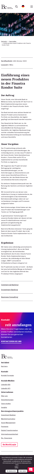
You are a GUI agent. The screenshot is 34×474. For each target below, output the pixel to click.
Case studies (12, 41)
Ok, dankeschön (11, 471)
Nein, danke (23, 471)
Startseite (4, 41)
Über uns (4, 396)
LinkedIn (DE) (5, 384)
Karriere (4, 366)
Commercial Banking (9, 285)
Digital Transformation (9, 430)
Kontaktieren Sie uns (11, 341)
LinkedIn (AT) (5, 388)
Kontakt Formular (7, 375)
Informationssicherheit (9, 434)
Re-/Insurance (6, 438)
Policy (16, 466)
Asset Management (8, 423)
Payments (4, 426)
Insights (4, 407)
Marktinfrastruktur (8, 419)
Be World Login (9, 444)
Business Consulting (9, 297)
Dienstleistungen (7, 400)
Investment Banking (9, 290)
